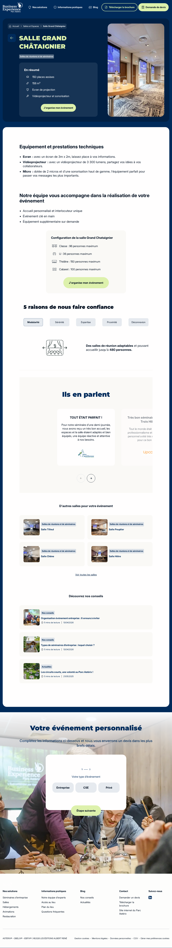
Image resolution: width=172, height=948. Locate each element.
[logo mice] (13, 7)
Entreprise (63, 787)
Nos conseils (87, 897)
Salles (6, 902)
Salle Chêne (47, 556)
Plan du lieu (47, 906)
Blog (82, 891)
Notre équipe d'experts (53, 897)
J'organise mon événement (58, 107)
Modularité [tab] (33, 322)
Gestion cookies (81, 938)
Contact (120, 891)
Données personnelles (120, 938)
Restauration (9, 916)
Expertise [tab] (86, 322)
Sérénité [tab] (59, 322)
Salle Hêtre (115, 556)
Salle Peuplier (116, 529)
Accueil (15, 26)
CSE (86, 787)
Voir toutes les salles (86, 574)
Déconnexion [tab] (138, 322)
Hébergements (10, 906)
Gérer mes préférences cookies (155, 938)
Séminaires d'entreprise (15, 897)
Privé (109, 787)
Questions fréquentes (52, 911)
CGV (136, 938)
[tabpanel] (86, 347)
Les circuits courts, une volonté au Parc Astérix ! (67, 672)
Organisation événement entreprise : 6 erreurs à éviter (70, 618)
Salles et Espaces (31, 26)
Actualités (85, 902)
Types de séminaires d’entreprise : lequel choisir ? (68, 645)
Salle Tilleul (47, 529)
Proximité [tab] (112, 322)
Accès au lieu (48, 902)
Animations (8, 911)
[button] (81, 478)
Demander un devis (129, 897)
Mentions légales (100, 938)
